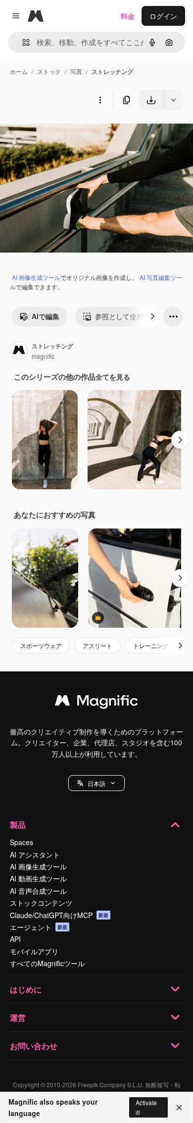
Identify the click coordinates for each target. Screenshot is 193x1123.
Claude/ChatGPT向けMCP (59, 915)
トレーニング (151, 645)
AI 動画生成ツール (38, 878)
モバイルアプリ (34, 951)
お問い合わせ (33, 1046)
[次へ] (152, 317)
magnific (43, 356)
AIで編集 (45, 316)
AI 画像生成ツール (36, 277)
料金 (128, 16)
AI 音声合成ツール (38, 891)
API (15, 939)
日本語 (96, 783)
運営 (18, 1017)
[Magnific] (96, 702)
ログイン (163, 16)
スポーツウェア (41, 645)
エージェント (38, 927)
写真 (76, 71)
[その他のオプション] (100, 100)
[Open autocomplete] (22, 42)
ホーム (19, 71)
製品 (18, 824)
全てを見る (113, 377)
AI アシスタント (35, 854)
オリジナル (68, 133)
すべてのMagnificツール (47, 963)
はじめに (26, 989)
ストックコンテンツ (41, 903)
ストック (49, 71)
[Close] (179, 1108)
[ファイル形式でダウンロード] (173, 100)
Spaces (21, 842)
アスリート (97, 645)
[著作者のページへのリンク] (19, 351)
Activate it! (146, 1107)
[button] (96, 783)
